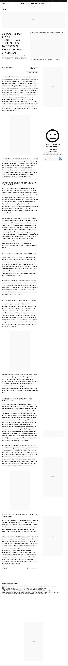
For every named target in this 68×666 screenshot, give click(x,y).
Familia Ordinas (32, 0)
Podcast (43, 5)
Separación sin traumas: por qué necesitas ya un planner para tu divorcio (20, 593)
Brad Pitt (18, 86)
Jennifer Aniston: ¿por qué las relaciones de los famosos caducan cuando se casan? (23, 591)
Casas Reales (38, 5)
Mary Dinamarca (25, 0)
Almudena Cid (18, 0)
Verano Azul (65, 0)
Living (33, 5)
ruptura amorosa (12, 77)
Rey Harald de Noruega (11, 0)
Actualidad (29, 5)
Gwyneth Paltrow (7, 268)
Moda (16, 5)
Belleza (21, 5)
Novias (25, 5)
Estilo (3, 9)
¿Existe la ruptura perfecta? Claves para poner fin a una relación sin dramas (21, 588)
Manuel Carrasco (59, 0)
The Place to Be (49, 5)
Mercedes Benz (38, 0)
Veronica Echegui (52, 0)
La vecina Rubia (45, 0)
